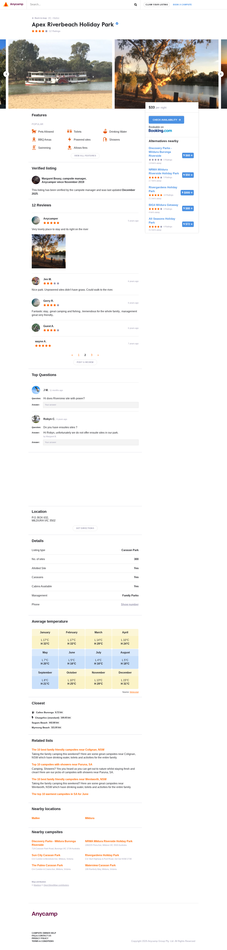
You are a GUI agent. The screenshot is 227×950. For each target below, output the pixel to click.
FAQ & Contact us (41, 936)
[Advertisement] (85, 479)
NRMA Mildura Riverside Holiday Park (108, 841)
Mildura (89, 818)
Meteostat (134, 692)
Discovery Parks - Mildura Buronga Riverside (54, 843)
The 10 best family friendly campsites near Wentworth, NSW (69, 779)
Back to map (41, 18)
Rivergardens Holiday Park (102, 855)
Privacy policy (40, 938)
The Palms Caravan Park (47, 865)
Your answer (50, 405)
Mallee (56, 18)
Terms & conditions (43, 941)
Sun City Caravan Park (46, 855)
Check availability (165, 119)
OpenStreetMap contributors (56, 885)
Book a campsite (182, 4)
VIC (49, 18)
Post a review (85, 362)
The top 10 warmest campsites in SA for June (60, 794)
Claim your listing (157, 4)
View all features (85, 156)
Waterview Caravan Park (100, 865)
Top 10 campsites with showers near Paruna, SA (62, 764)
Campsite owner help (44, 933)
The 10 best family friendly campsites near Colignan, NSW (68, 749)
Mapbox (37, 885)
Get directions (85, 528)
